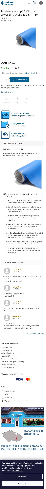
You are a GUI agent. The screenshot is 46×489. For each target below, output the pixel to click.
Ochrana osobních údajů (9, 359)
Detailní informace (7, 92)
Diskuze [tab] (20, 144)
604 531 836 (8, 397)
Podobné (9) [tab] (12, 144)
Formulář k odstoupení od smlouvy (12, 362)
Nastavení (22, 476)
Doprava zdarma (6, 350)
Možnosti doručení (30, 73)
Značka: (6, 20)
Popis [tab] (5, 144)
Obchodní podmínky (8, 353)
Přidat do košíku (21, 80)
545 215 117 (8, 394)
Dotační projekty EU (7, 367)
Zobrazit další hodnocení (35, 333)
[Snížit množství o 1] (9, 81)
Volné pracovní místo (8, 365)
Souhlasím (22, 483)
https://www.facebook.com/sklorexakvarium (19, 401)
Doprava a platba (6, 347)
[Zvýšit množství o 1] (9, 78)
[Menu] (41, 3)
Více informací (17, 470)
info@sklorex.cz (9, 391)
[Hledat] (29, 3)
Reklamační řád (6, 356)
